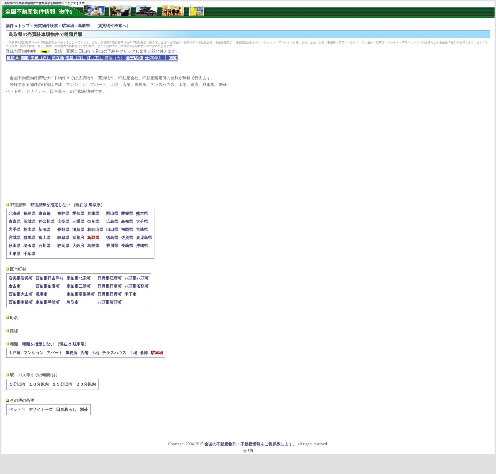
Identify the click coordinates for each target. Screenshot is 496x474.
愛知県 (78, 213)
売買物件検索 (46, 26)
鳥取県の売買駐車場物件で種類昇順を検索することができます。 (46, 3)
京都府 (78, 237)
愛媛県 (127, 213)
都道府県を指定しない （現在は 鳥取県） (67, 205)
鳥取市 (73, 302)
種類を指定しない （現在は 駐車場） (55, 344)
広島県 (112, 221)
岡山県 (112, 213)
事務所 (71, 353)
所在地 (58, 58)
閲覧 (173, 58)
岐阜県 (63, 237)
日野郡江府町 (110, 278)
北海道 (15, 213)
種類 (11, 58)
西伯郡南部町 (21, 302)
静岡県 (63, 245)
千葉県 (30, 253)
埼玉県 (30, 245)
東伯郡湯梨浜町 (81, 294)
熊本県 (142, 213)
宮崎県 (142, 229)
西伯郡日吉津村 (50, 278)
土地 (95, 353)
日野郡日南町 (110, 286)
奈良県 (93, 221)
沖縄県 (142, 245)
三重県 (78, 221)
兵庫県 (93, 213)
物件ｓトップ (18, 26)
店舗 (84, 353)
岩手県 (15, 229)
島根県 (93, 245)
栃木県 (30, 229)
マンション (34, 353)
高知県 (127, 221)
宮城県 (15, 237)
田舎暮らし (66, 409)
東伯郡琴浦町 (48, 302)
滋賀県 (78, 229)
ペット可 (17, 409)
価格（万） (75, 58)
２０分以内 (86, 384)
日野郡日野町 (110, 294)
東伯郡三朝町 (79, 286)
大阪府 (78, 245)
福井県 (63, 213)
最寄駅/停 (134, 58)
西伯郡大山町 (21, 294)
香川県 (112, 245)
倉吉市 (15, 286)
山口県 (112, 229)
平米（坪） (40, 58)
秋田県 (15, 245)
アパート (54, 353)
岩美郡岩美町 (21, 278)
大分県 (142, 221)
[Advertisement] (248, 148)
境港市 (42, 294)
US (250, 450)
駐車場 (68, 26)
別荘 (84, 409)
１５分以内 (62, 384)
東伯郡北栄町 (79, 278)
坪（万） (95, 58)
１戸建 (15, 353)
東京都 (44, 213)
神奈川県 (46, 221)
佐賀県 (127, 237)
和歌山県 (95, 229)
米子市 (131, 294)
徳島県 (112, 237)
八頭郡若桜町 (137, 286)
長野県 (63, 229)
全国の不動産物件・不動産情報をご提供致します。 (250, 444)
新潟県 (44, 229)
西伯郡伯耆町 (48, 286)
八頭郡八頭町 (137, 278)
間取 (25, 58)
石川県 (44, 245)
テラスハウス (114, 353)
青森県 (15, 221)
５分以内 (17, 384)
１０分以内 (39, 384)
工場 (133, 353)
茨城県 (30, 221)
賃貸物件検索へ (112, 26)
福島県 (30, 213)
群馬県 (30, 237)
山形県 (15, 253)
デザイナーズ (41, 409)
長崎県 (127, 245)
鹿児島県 (144, 237)
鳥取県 (84, 26)
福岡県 (127, 229)
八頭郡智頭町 (110, 302)
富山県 (44, 237)
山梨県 (63, 221)
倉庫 (144, 353)
